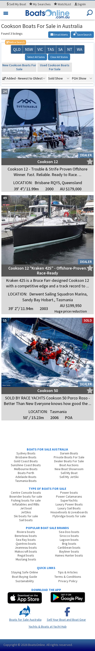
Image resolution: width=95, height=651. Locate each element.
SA (60, 49)
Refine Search (15, 42)
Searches (42, 4)
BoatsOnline (36, 645)
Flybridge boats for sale (69, 516)
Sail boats (26, 520)
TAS (50, 49)
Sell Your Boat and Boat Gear (66, 620)
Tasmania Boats (26, 481)
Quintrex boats (26, 543)
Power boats (69, 492)
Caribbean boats (69, 547)
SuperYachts (69, 500)
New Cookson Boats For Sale (19, 67)
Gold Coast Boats (26, 461)
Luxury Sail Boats (69, 508)
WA (79, 49)
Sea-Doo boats (69, 532)
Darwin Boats (69, 453)
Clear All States (59, 57)
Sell (17, 4)
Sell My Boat (69, 473)
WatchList (64, 4)
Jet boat (26, 508)
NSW (29, 49)
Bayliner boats (69, 551)
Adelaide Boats (25, 477)
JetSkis (26, 512)
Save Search (84, 34)
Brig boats (69, 543)
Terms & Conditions (67, 577)
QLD (17, 49)
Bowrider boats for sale (25, 496)
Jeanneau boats (26, 547)
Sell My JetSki (69, 477)
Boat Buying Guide (24, 577)
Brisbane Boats (25, 457)
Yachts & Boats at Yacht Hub (48, 626)
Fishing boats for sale (26, 500)
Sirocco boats (69, 536)
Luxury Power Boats (69, 504)
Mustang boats (26, 559)
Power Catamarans (69, 496)
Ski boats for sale (26, 516)
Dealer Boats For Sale (69, 461)
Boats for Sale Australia (25, 620)
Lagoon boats (69, 540)
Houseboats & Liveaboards (69, 512)
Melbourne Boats (26, 469)
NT (69, 49)
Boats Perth (26, 473)
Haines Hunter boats (69, 555)
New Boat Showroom (69, 469)
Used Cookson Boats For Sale (54, 67)
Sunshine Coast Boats (26, 465)
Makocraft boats (26, 551)
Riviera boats (26, 532)
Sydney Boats (26, 453)
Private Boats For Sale (69, 457)
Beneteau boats (26, 536)
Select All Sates (36, 57)
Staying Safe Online (24, 572)
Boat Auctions (69, 465)
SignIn (81, 4)
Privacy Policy (67, 581)
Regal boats (26, 555)
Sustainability (24, 581)
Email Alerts (60, 34)
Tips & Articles (68, 572)
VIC (40, 49)
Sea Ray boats (26, 540)
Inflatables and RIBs (25, 504)
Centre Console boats (26, 492)
